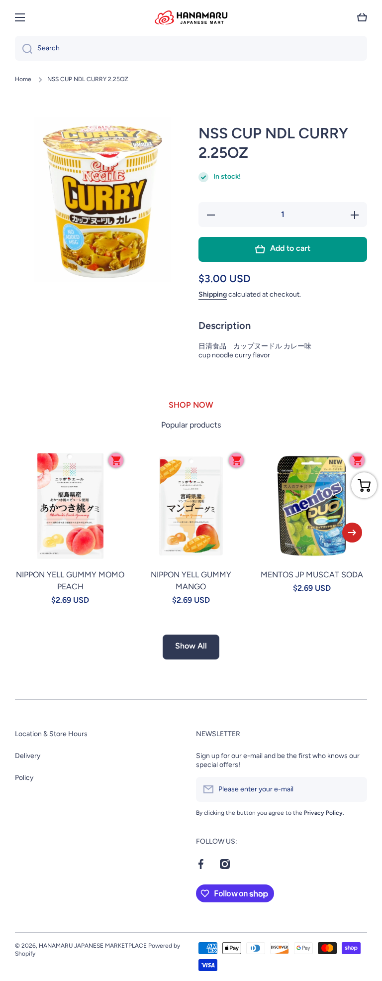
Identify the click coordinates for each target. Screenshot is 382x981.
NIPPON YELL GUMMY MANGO (191, 580)
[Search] (23, 48)
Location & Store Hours (51, 734)
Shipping (212, 294)
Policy (24, 777)
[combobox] (191, 48)
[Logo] (191, 17)
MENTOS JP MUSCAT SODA (312, 574)
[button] (362, 17)
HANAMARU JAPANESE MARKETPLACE (93, 945)
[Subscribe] (354, 789)
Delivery (27, 756)
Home (23, 79)
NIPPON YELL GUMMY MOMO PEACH (70, 580)
